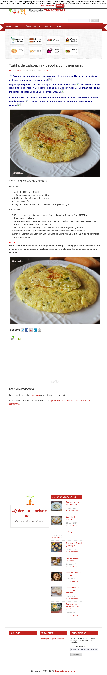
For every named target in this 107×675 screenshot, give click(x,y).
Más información (47, 6)
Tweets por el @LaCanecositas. (53, 639)
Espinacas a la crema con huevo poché (72, 606)
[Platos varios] (71, 52)
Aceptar (60, 6)
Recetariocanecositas (65, 671)
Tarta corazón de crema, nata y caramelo (72, 590)
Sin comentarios (46, 70)
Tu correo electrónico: (79, 646)
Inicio (8, 26)
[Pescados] (37, 52)
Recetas (18, 70)
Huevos (12, 70)
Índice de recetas (32, 26)
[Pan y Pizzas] (19, 52)
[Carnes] (55, 41)
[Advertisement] (54, 362)
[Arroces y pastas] (37, 41)
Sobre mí (18, 26)
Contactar (48, 26)
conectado (35, 395)
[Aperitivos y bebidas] (19, 41)
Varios (57, 26)
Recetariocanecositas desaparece (63, 532)
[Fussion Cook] (55, 52)
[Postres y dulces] (73, 41)
